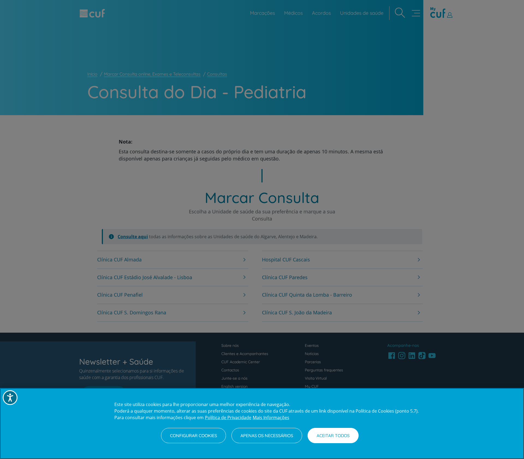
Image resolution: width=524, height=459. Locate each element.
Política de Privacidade (228, 418)
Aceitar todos (333, 435)
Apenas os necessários (266, 435)
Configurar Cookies (193, 435)
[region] (262, 423)
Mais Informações (271, 418)
